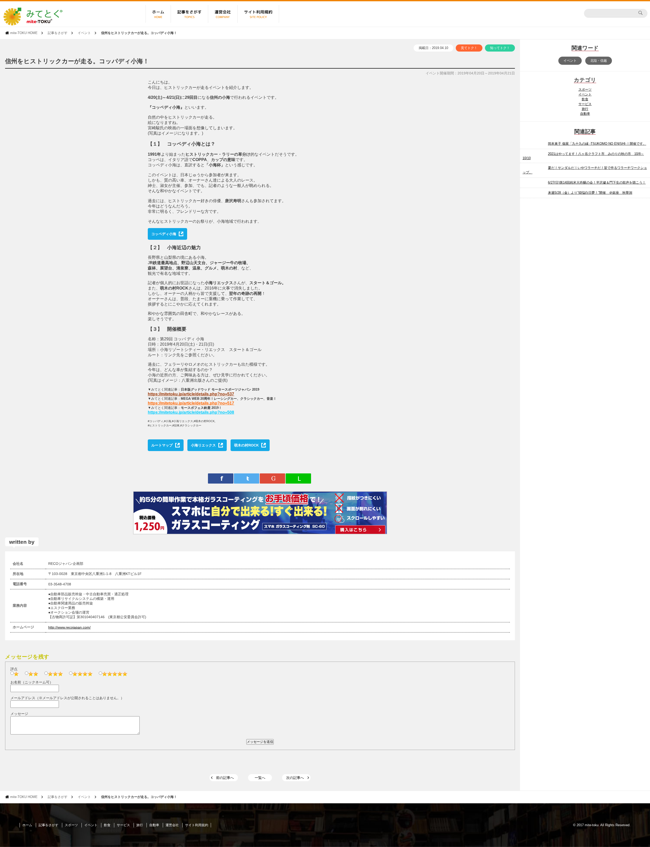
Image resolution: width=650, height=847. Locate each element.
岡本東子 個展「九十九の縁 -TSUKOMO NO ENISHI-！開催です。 (597, 144)
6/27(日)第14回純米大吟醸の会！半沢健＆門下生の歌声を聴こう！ (597, 182)
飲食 (585, 99)
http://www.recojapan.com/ (69, 627)
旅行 (585, 109)
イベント (84, 33)
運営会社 (172, 825)
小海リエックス (203, 445)
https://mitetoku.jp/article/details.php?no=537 (191, 394)
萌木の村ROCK (246, 445)
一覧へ (260, 778)
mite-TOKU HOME (24, 33)
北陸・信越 (598, 60)
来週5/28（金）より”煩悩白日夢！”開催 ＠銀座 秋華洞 (590, 193)
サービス (585, 104)
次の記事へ (295, 778)
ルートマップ (162, 445)
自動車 (585, 114)
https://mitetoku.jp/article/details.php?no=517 (191, 403)
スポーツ (585, 89)
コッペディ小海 (163, 234)
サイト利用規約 (196, 825)
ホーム (27, 825)
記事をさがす (58, 33)
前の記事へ (225, 778)
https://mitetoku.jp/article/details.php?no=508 (191, 412)
